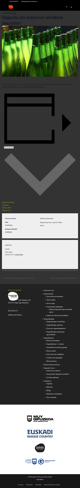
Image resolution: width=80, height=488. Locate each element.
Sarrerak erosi (49, 290)
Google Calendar (8, 202)
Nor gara (20, 485)
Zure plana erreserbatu (55, 296)
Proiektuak (29, 485)
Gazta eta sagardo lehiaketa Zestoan (63, 278)
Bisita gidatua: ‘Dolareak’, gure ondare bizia (19, 278)
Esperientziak (48, 294)
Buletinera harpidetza (54, 394)
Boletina (50, 387)
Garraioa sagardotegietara (56, 328)
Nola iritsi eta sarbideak (55, 354)
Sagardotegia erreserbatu (56, 322)
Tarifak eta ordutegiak (54, 358)
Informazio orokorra (53, 371)
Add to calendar (8, 147)
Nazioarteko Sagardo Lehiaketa (58, 374)
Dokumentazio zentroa (52, 365)
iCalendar (5, 205)
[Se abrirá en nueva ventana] (23, 315)
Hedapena (47, 381)
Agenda (49, 384)
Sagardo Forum (49, 368)
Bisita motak (51, 351)
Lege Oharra (40, 479)
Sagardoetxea (49, 338)
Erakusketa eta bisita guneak (57, 347)
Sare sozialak (51, 397)
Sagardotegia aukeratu (55, 325)
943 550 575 (13, 311)
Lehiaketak (8, 232)
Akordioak (38, 485)
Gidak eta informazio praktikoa (57, 315)
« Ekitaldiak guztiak (9, 13)
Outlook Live (6, 210)
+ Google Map (18, 254)
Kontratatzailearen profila (52, 485)
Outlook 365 (6, 208)
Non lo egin (51, 303)
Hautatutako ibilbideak (55, 307)
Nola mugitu (51, 300)
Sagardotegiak (49, 319)
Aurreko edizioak (53, 377)
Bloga (49, 390)
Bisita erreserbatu (53, 341)
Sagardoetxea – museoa (55, 344)
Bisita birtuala (52, 361)
